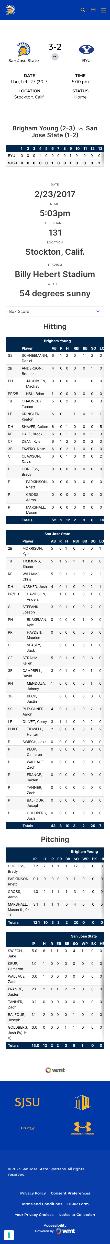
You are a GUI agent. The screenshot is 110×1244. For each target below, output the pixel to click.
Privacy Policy (33, 1193)
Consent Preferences (70, 1193)
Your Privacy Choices (34, 1214)
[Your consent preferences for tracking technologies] (9, 1235)
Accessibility (55, 1225)
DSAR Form (78, 1204)
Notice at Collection (77, 1214)
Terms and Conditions (41, 1204)
